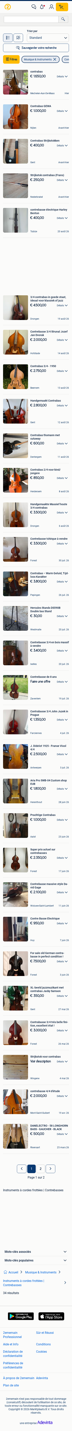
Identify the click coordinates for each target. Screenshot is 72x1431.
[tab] (8, 38)
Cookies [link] (41, 1351)
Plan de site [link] (11, 1385)
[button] (42, 7)
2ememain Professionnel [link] (12, 1335)
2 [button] (40, 1168)
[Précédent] (21, 1169)
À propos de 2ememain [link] (18, 1378)
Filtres (13, 59)
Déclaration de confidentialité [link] (13, 1354)
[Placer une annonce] (62, 7)
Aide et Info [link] (10, 1344)
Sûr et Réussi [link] (45, 1333)
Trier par (32, 31)
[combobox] (31, 19)
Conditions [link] (43, 1344)
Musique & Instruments (38, 59)
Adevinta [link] (42, 1378)
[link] (8, 7)
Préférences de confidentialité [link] (13, 1365)
